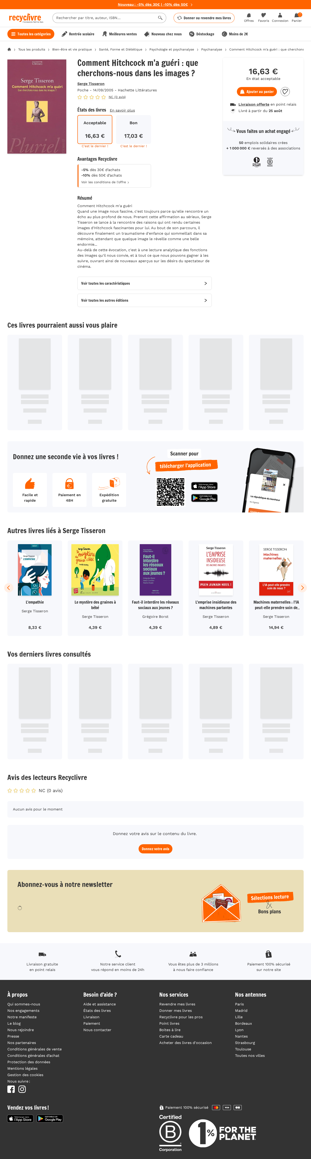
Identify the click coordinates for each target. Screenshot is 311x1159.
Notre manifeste (22, 1017)
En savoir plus (122, 110)
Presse (13, 1036)
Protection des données (28, 1062)
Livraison (91, 1017)
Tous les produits (31, 49)
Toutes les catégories (34, 34)
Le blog (14, 1023)
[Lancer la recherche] (160, 18)
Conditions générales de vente (34, 1049)
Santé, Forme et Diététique (120, 49)
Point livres (169, 1023)
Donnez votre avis (155, 848)
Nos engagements (23, 1010)
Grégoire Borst (155, 616)
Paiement (91, 1023)
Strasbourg (245, 1043)
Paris (239, 1004)
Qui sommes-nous (23, 1004)
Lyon (239, 1030)
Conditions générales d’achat (33, 1055)
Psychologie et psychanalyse (171, 49)
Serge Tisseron (91, 84)
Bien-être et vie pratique (72, 49)
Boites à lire (169, 1030)
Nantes (241, 1036)
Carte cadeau (171, 1036)
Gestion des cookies (25, 1075)
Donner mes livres (175, 1010)
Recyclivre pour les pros (181, 1017)
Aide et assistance (99, 1004)
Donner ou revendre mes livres (207, 17)
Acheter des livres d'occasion (185, 1043)
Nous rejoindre (20, 1030)
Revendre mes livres (177, 1004)
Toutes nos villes (250, 1055)
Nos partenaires (21, 1043)
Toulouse (243, 1049)
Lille (239, 1017)
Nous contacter (97, 1030)
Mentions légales (22, 1068)
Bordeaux (243, 1023)
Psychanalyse (211, 49)
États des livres (97, 1010)
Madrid (241, 1010)
